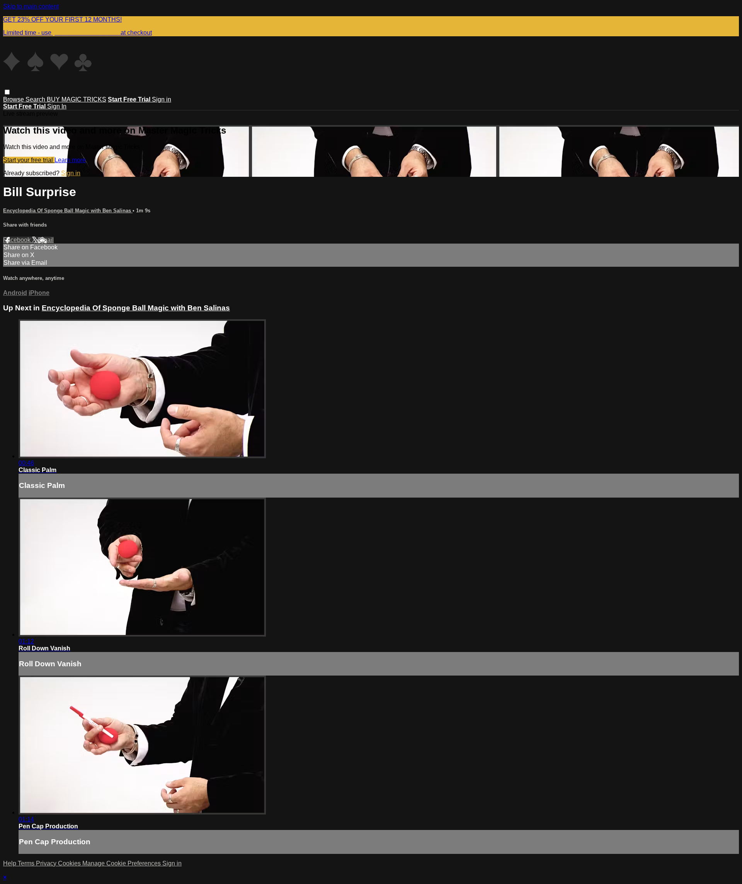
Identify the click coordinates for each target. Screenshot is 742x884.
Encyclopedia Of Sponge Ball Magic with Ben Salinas (68, 210)
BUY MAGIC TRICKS (76, 99)
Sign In (56, 106)
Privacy (47, 863)
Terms (27, 863)
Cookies (70, 863)
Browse (14, 99)
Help (10, 863)
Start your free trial (28, 160)
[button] (7, 92)
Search (36, 99)
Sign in (161, 99)
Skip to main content (31, 6)
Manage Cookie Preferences (122, 863)
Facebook (17, 240)
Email (46, 240)
